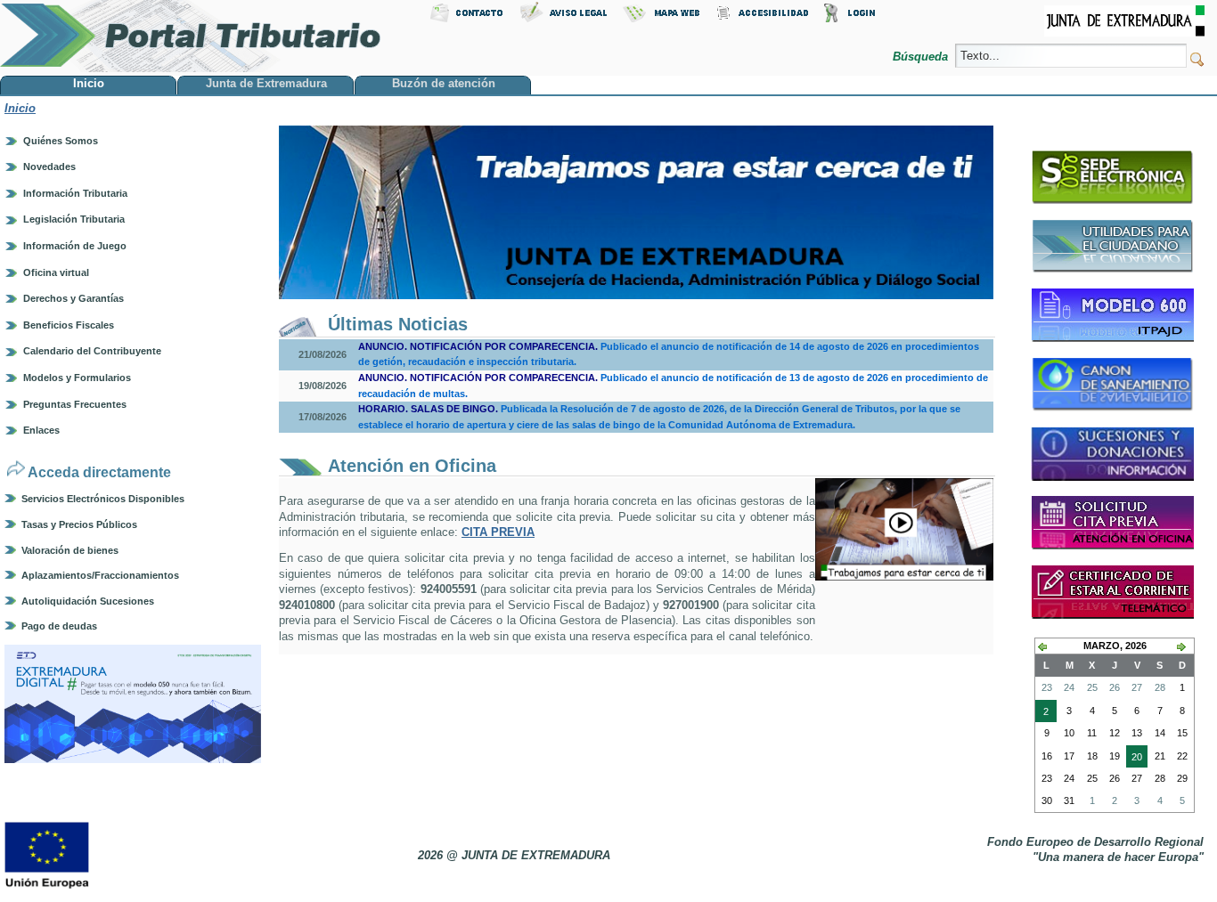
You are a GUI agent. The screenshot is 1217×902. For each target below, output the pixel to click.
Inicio (20, 108)
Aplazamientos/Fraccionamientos (100, 575)
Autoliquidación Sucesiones (87, 601)
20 (1134, 760)
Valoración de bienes (69, 550)
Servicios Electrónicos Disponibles (102, 498)
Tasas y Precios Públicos (79, 524)
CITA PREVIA (498, 532)
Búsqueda (922, 56)
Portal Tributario (190, 36)
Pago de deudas (59, 626)
